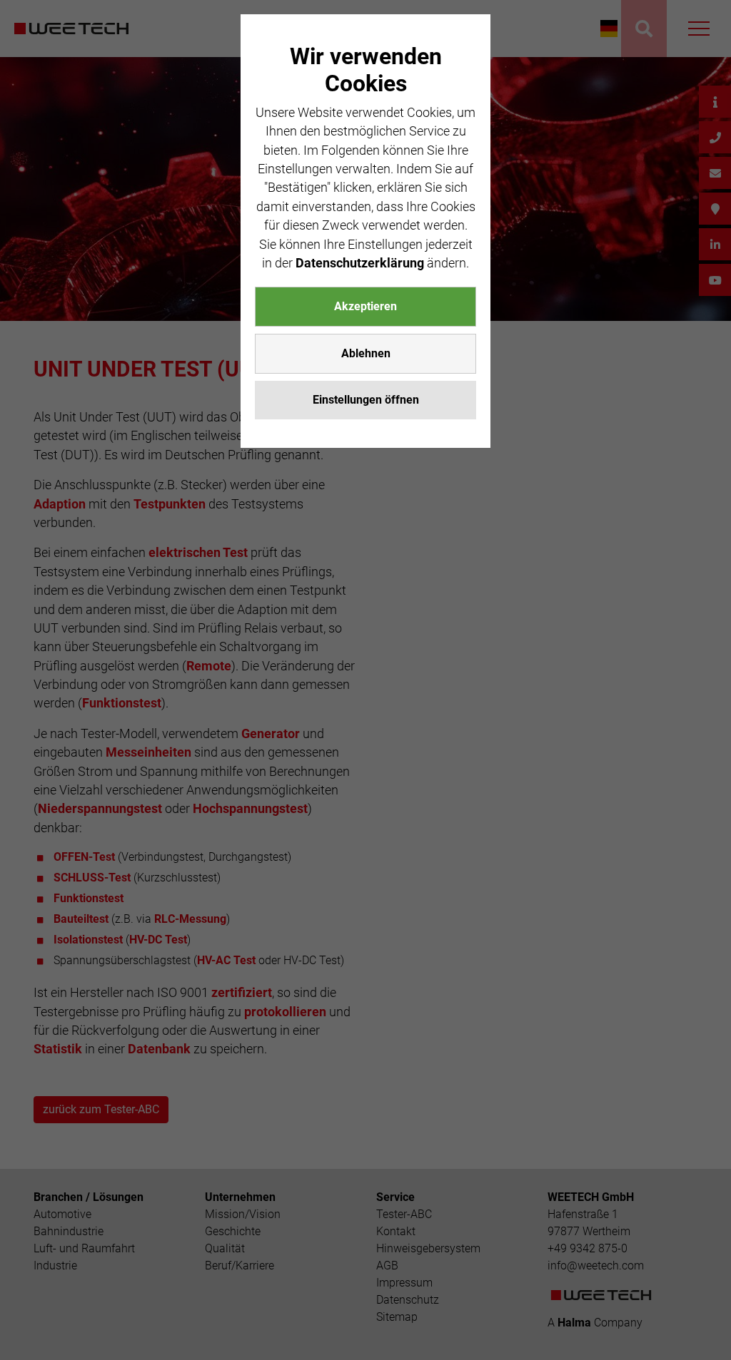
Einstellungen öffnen (366, 400)
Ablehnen (365, 353)
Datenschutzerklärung (360, 263)
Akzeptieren (365, 306)
